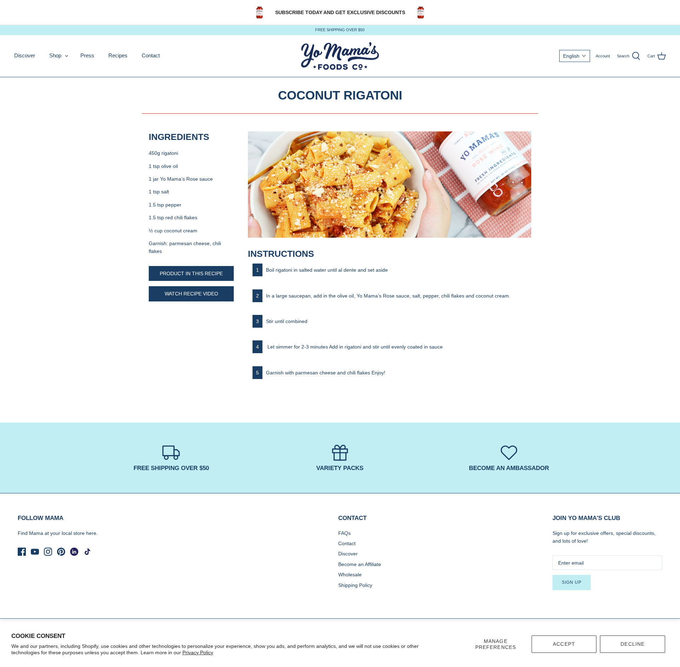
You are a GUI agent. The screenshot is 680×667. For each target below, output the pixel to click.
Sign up (572, 582)
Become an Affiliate (359, 564)
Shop (55, 55)
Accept (564, 644)
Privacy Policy (197, 652)
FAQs (344, 533)
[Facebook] (22, 552)
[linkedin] (74, 552)
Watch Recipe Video (191, 293)
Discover (24, 55)
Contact (151, 55)
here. (92, 533)
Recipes (118, 55)
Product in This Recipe (191, 273)
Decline (632, 644)
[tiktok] (87, 552)
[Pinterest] (61, 552)
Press (87, 55)
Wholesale (350, 574)
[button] (575, 56)
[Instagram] (48, 552)
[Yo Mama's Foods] (340, 56)
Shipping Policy (355, 585)
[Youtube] (35, 552)
